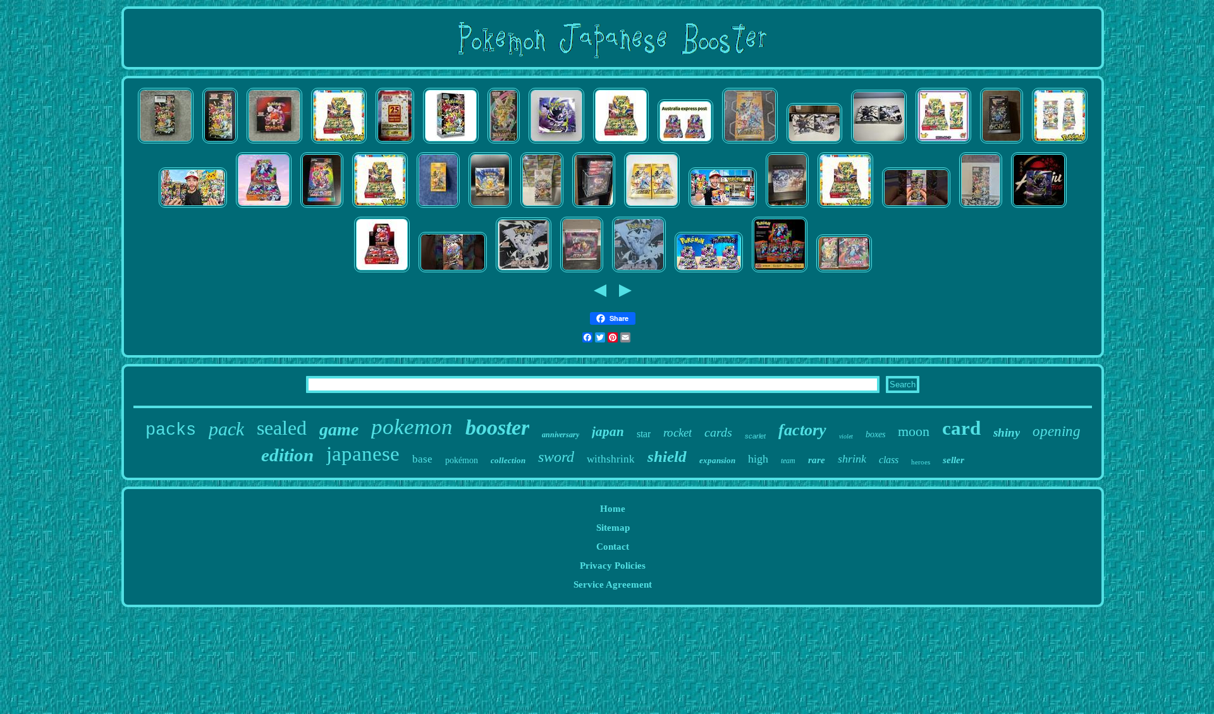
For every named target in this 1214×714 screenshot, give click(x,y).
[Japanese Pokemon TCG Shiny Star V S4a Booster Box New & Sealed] (980, 208)
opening (1057, 431)
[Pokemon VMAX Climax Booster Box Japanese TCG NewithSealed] (321, 208)
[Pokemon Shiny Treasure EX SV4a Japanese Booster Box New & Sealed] (166, 143)
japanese (363, 453)
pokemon (412, 426)
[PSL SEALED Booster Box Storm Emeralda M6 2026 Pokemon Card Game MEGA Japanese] (621, 143)
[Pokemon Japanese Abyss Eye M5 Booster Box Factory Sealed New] (1039, 208)
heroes (920, 462)
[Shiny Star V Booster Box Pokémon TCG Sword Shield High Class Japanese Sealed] (1001, 143)
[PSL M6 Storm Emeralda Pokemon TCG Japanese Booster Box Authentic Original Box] (339, 143)
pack (226, 428)
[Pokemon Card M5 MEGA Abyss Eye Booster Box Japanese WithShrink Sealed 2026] (556, 143)
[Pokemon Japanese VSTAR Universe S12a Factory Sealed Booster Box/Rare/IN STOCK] (652, 208)
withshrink (611, 459)
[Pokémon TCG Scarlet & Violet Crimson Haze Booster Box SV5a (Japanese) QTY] (593, 208)
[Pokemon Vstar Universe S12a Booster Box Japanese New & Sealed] (750, 143)
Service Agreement (612, 584)
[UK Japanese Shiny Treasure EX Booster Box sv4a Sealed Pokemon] (451, 143)
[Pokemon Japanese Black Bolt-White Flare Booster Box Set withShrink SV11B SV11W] (814, 143)
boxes (875, 434)
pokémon (461, 460)
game (339, 429)
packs (170, 430)
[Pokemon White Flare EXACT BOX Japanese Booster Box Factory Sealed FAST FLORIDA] (639, 272)
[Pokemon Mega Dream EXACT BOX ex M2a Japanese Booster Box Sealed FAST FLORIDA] (503, 143)
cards (718, 432)
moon (913, 431)
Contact (612, 547)
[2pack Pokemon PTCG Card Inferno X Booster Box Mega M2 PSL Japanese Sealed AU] (685, 143)
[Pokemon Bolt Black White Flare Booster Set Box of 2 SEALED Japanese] (879, 143)
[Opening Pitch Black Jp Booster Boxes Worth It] (708, 272)
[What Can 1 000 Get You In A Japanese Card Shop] (722, 208)
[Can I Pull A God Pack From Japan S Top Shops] (193, 208)
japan (608, 431)
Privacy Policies (613, 565)
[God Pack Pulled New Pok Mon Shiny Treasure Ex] (452, 272)
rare (816, 460)
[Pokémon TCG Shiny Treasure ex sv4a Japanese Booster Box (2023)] (220, 143)
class (888, 459)
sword (556, 457)
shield (667, 456)
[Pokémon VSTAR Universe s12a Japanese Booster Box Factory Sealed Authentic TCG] (438, 208)
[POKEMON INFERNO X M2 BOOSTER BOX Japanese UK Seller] (780, 272)
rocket (677, 432)
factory (802, 430)
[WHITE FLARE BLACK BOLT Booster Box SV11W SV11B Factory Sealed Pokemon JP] (382, 272)
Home (612, 509)
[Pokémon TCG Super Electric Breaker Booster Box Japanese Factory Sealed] (490, 208)
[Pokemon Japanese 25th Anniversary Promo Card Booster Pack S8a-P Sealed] (394, 143)
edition (287, 455)
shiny (1006, 432)
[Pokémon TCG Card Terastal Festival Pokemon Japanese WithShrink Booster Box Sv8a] (542, 208)
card (961, 428)
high (758, 458)
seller (953, 460)
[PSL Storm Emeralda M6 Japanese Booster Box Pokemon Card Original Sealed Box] (380, 208)
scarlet (755, 436)
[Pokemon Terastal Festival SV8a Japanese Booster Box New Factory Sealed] (1060, 143)
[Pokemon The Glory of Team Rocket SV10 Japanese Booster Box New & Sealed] (274, 143)
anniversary (560, 434)
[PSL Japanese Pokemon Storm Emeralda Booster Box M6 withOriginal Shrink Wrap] (845, 208)
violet (846, 436)
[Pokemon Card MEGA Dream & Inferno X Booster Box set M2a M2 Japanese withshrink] (844, 272)
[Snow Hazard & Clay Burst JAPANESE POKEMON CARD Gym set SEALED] (787, 208)
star (644, 433)
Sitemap (613, 528)
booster (497, 427)
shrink (852, 458)
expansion (717, 460)
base (422, 459)
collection (508, 460)
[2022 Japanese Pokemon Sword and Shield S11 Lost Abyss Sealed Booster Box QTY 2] (581, 272)
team (788, 460)
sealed (282, 427)
